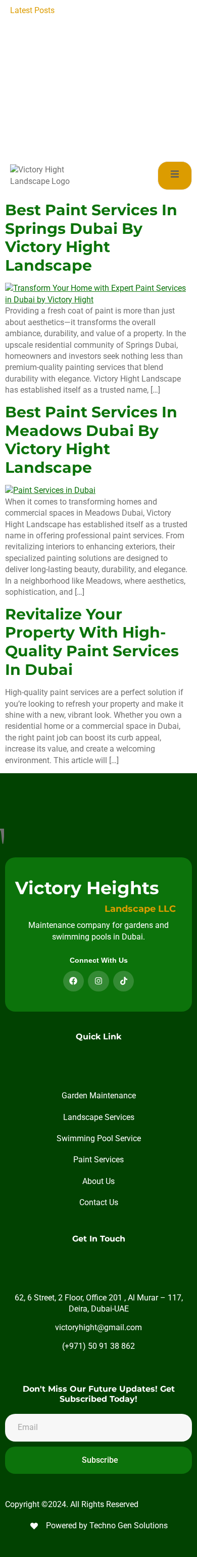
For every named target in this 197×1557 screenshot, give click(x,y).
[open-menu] (175, 175)
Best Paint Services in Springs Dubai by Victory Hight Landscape (91, 238)
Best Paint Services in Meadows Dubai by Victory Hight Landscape (91, 440)
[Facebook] (73, 981)
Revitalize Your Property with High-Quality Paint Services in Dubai (92, 642)
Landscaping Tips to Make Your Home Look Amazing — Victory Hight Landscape (125, 22)
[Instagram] (98, 981)
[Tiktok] (123, 981)
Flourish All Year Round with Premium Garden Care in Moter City (126, 112)
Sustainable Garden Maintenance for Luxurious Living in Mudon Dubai (124, 134)
